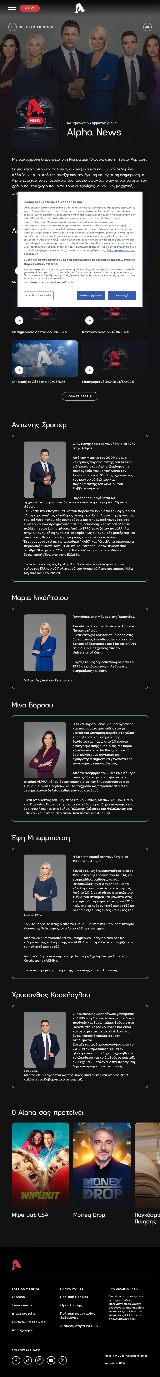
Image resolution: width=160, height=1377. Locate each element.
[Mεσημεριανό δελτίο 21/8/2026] (115, 358)
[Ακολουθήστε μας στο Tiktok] (28, 1360)
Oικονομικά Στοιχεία (29, 1322)
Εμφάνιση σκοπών (38, 295)
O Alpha (18, 1297)
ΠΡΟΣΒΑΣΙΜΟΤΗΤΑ (123, 1288)
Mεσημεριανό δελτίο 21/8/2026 (108, 382)
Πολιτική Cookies (74, 1297)
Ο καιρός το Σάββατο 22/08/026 (39, 382)
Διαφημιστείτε (24, 1313)
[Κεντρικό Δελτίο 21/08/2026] (115, 309)
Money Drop (89, 1215)
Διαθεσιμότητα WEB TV (79, 1326)
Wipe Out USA (30, 1215)
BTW (122, 1363)
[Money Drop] (102, 1165)
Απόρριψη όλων (91, 295)
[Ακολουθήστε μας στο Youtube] (51, 1360)
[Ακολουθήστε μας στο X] (63, 1360)
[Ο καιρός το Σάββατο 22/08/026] (45, 358)
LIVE (31, 8)
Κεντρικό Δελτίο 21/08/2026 (105, 332)
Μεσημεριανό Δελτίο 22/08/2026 (39, 332)
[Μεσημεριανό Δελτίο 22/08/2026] (45, 309)
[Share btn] (147, 27)
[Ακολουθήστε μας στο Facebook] (16, 1360)
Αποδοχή (122, 295)
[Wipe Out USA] (40, 1165)
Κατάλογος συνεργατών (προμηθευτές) (49, 282)
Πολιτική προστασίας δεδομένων (77, 1315)
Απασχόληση (22, 1330)
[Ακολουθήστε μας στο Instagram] (39, 1360)
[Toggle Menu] (12, 8)
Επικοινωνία (22, 1305)
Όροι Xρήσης (71, 1305)
